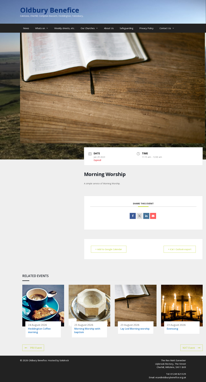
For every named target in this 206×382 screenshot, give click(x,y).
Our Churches (88, 28)
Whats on (40, 28)
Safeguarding (126, 28)
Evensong (172, 328)
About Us (109, 28)
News (26, 28)
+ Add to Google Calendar (108, 249)
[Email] (153, 216)
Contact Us (165, 28)
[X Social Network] (139, 216)
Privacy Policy (146, 28)
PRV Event (36, 347)
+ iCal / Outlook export (179, 249)
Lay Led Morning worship (135, 328)
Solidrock (64, 360)
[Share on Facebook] (133, 216)
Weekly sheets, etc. (64, 28)
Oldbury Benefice (49, 10)
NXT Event (189, 347)
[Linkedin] (146, 216)
